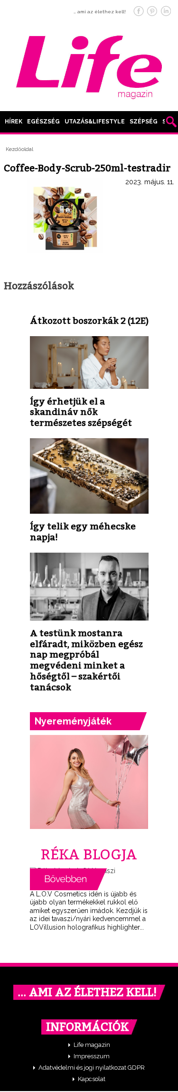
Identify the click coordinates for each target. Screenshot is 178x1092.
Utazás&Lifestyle (95, 121)
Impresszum (92, 1056)
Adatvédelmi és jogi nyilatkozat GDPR (91, 1067)
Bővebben (68, 879)
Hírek (13, 121)
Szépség (144, 121)
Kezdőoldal (19, 149)
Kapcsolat (91, 1079)
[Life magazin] (89, 65)
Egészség (43, 121)
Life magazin (92, 1044)
